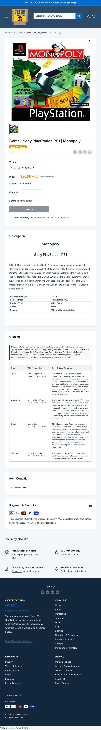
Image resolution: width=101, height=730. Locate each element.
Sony (12, 152)
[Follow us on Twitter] (47, 592)
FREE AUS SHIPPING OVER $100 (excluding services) (50, 2)
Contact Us (60, 613)
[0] (93, 16)
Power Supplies (62, 683)
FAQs (57, 622)
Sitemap (59, 630)
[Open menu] (6, 17)
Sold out (29, 209)
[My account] (88, 16)
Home (7, 33)
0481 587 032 (12, 605)
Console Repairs (63, 662)
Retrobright (60, 679)
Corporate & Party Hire (66, 648)
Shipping (9, 679)
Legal (8, 674)
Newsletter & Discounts (66, 635)
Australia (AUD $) (14, 695)
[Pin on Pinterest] (80, 152)
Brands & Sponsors (64, 639)
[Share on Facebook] (75, 152)
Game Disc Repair (64, 670)
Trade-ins (59, 618)
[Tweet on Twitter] (85, 152)
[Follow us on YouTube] (57, 592)
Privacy (9, 662)
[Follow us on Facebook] (42, 592)
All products (18, 33)
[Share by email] (90, 152)
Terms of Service (13, 666)
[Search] (78, 16)
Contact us (17, 571)
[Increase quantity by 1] (40, 192)
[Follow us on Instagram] (52, 592)
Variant (13, 162)
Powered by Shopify (14, 718)
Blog (57, 626)
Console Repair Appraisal (67, 666)
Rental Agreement (14, 683)
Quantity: (14, 192)
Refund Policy (12, 670)
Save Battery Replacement (68, 674)
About (58, 609)
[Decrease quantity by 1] (23, 192)
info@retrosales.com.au (17, 610)
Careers (59, 643)
